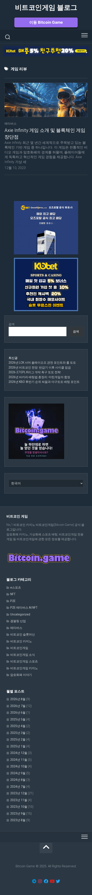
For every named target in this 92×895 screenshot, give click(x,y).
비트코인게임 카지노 (24, 668)
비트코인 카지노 (21, 641)
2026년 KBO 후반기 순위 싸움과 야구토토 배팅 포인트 (44, 381)
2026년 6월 (17, 712)
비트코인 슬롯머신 (22, 634)
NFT (13, 594)
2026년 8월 (17, 699)
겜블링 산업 (18, 621)
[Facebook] (46, 881)
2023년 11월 (18, 800)
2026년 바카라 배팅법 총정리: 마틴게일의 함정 (39, 377)
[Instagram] (40, 881)
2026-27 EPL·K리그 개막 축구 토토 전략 (35, 372)
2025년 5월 (17, 719)
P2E (13, 601)
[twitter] (58, 881)
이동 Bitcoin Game (46, 22)
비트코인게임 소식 (22, 654)
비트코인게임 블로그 (46, 7)
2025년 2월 (17, 739)
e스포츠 (15, 587)
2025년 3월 (17, 733)
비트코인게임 (19, 648)
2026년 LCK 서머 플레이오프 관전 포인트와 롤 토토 (42, 362)
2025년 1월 (17, 746)
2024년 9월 (17, 773)
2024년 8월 (17, 779)
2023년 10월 (18, 806)
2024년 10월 (18, 766)
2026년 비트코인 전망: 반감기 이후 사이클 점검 (40, 367)
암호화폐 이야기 (21, 674)
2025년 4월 (17, 726)
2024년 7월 (17, 786)
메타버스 (10, 123)
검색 (12, 324)
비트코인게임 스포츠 (24, 661)
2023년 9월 (17, 813)
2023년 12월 (18, 793)
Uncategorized (20, 614)
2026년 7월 (17, 706)
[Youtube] (52, 881)
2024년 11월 (18, 759)
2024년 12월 (18, 753)
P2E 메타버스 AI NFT (24, 607)
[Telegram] (34, 881)
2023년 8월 (17, 820)
